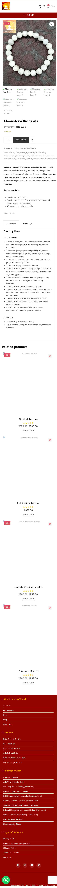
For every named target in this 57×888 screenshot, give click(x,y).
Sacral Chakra (31, 148)
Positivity (29, 159)
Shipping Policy (9, 848)
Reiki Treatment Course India (14, 758)
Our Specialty (8, 710)
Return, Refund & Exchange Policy (16, 843)
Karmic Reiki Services (11, 748)
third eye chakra (52, 159)
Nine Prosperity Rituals (12, 824)
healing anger (20, 156)
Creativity (23, 148)
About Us (6, 706)
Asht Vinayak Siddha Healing (14, 782)
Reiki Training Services (12, 739)
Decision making (41, 153)
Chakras (16, 148)
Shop (5, 720)
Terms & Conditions (11, 853)
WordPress (51, 885)
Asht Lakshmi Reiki (10, 753)
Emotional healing (9, 156)
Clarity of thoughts (21, 153)
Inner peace (50, 156)
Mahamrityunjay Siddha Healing (15, 791)
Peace (13, 159)
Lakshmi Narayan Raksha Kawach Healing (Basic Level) (24, 810)
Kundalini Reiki (9, 744)
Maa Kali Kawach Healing (13, 819)
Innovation (7, 159)
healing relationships (32, 156)
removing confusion (39, 159)
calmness (12, 153)
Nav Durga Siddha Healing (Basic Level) (18, 787)
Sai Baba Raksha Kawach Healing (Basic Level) (21, 805)
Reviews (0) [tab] (27, 224)
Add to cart (21, 139)
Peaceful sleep (21, 159)
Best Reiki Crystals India (12, 762)
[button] (28, 15)
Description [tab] (11, 224)
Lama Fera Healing (10, 777)
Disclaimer (7, 857)
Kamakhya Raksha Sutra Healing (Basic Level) (20, 801)
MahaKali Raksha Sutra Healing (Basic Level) (20, 815)
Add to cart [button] (28, 431)
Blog (5, 715)
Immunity (43, 156)
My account (7, 724)
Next (8, 113)
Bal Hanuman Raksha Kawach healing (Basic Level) (22, 796)
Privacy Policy (8, 839)
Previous (9, 110)
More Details (9, 214)
